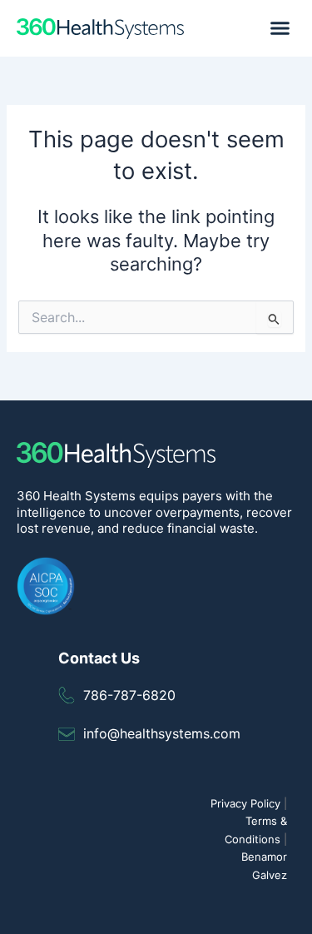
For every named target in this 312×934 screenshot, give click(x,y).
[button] (280, 28)
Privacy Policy (245, 803)
